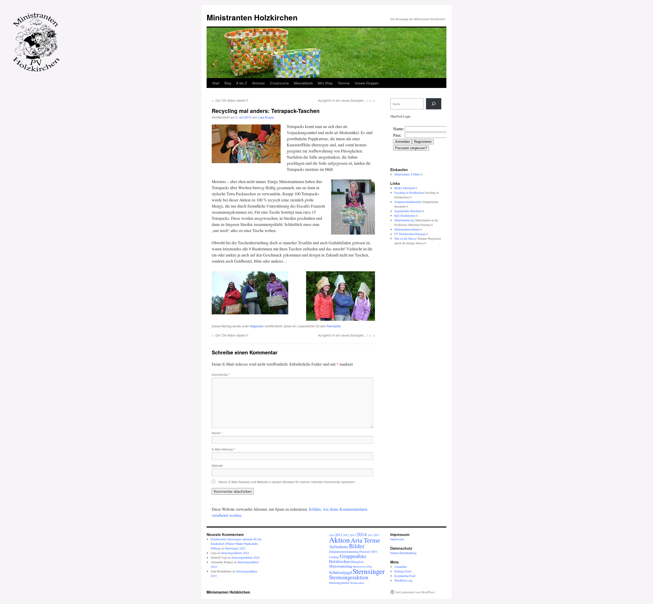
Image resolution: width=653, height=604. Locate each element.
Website (217, 465)
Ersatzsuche (279, 83)
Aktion (339, 540)
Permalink (333, 326)
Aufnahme (338, 546)
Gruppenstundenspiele (407, 202)
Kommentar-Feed (404, 576)
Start (215, 83)
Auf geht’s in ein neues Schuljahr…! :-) (346, 100)
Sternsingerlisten (339, 583)
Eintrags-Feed (402, 571)
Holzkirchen (339, 561)
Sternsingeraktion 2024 (235, 553)
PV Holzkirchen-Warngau (409, 234)
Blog (227, 83)
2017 (376, 535)
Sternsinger (369, 571)
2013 (353, 535)
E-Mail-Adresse (223, 449)
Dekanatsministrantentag (344, 551)
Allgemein (257, 326)
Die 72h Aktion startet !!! (230, 100)
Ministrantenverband (406, 229)
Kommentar (221, 374)
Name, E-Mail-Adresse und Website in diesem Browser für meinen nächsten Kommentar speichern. (287, 482)
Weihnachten (357, 583)
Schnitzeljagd (340, 572)
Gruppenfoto (353, 556)
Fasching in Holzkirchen (409, 192)
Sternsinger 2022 (235, 548)
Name (217, 433)
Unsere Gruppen (367, 83)
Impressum (397, 539)
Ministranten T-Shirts (407, 174)
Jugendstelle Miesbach (408, 211)
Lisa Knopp (266, 117)
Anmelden (400, 566)
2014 (362, 534)
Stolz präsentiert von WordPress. (415, 592)
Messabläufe (303, 83)
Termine (343, 83)
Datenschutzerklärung (403, 553)
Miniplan (356, 561)
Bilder (357, 546)
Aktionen (258, 83)
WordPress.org (403, 580)
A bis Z (241, 83)
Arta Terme (365, 540)
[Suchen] (433, 103)
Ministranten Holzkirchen (252, 17)
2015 (370, 535)
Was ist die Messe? (405, 238)
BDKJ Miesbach (404, 188)
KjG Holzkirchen (404, 215)
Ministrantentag (340, 566)
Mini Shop (325, 83)
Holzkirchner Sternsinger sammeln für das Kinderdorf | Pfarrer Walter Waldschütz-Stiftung (236, 543)
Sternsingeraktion (348, 577)
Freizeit (364, 551)
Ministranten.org (404, 220)
